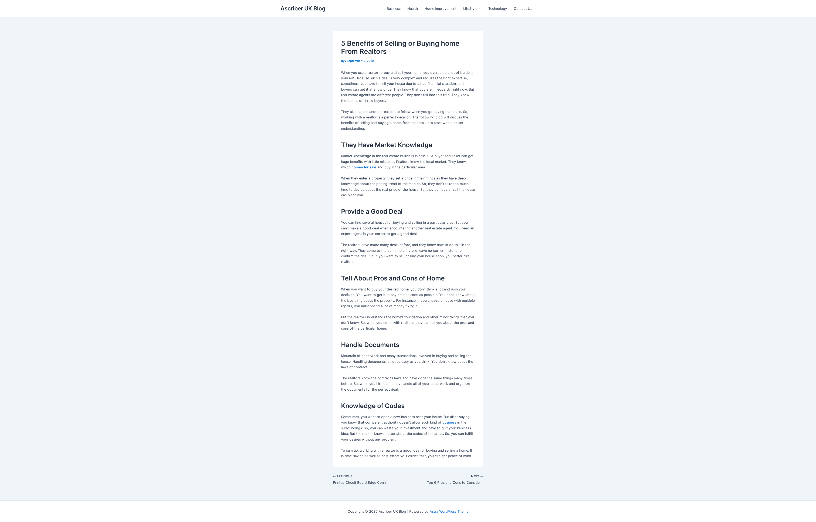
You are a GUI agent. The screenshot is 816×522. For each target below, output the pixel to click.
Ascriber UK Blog (302, 8)
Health (412, 8)
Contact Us (523, 8)
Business (394, 8)
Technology (497, 8)
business (449, 422)
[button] (479, 8)
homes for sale (363, 167)
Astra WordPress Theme (449, 511)
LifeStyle (470, 8)
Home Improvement (440, 8)
